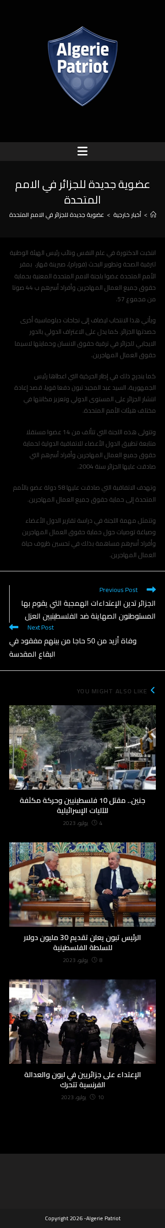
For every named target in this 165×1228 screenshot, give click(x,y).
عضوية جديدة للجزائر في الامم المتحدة (56, 214)
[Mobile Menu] (82, 151)
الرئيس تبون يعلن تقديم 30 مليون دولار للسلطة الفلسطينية (82, 942)
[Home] (153, 214)
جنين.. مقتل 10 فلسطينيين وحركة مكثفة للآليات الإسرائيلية (82, 805)
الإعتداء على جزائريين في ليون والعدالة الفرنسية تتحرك (82, 1079)
